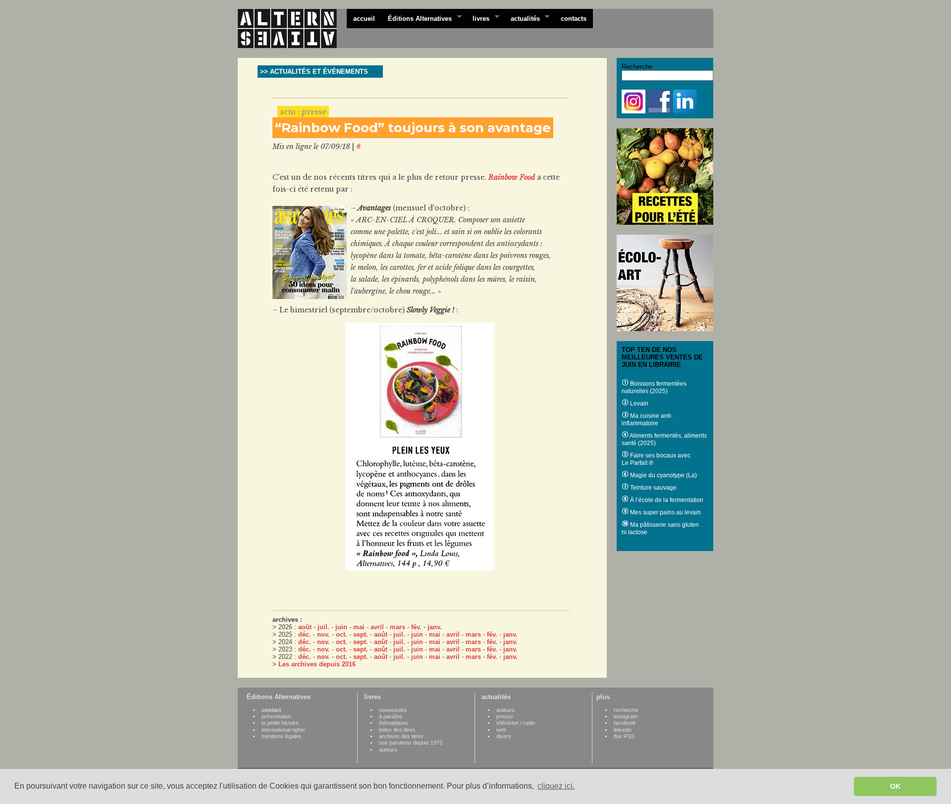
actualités (522, 17)
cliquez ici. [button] (556, 786)
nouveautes (393, 710)
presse (504, 716)
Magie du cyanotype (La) (663, 475)
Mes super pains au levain (665, 512)
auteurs (388, 750)
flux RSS (624, 736)
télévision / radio (515, 723)
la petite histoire (280, 723)
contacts (573, 18)
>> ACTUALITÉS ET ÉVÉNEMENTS (314, 71)
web (501, 730)
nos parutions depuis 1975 (410, 743)
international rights (283, 730)
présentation (276, 716)
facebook (625, 723)
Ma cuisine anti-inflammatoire (647, 419)
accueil (364, 18)
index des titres (397, 730)
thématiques (393, 723)
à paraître (390, 716)
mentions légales (282, 736)
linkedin (623, 730)
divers (503, 736)
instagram (625, 716)
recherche (626, 710)
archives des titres (401, 736)
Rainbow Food (511, 177)
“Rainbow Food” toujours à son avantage (413, 128)
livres (477, 17)
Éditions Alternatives (416, 17)
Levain (638, 403)
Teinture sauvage (653, 487)
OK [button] (895, 786)
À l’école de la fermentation (666, 500)
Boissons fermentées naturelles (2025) (654, 387)
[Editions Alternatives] (292, 29)
